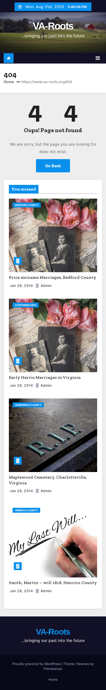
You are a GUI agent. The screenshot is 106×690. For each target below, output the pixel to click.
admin (45, 285)
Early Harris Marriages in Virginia (45, 377)
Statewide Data (25, 305)
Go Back (53, 165)
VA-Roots (53, 26)
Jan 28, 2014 (22, 285)
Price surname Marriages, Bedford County (52, 277)
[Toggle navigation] (97, 58)
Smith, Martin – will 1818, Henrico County (53, 582)
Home (9, 81)
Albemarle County (28, 404)
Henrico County (26, 510)
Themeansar (52, 669)
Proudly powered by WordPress (37, 664)
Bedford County (26, 205)
